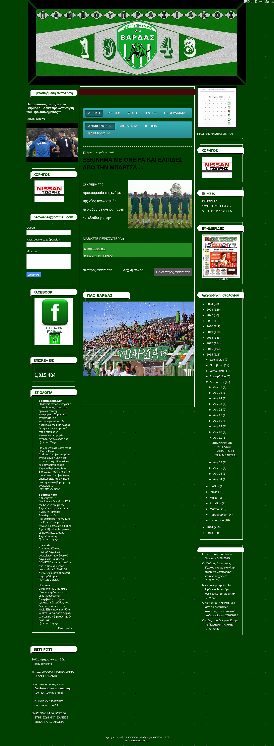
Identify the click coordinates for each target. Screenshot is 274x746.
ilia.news (45, 585)
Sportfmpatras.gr (50, 400)
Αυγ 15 (217, 426)
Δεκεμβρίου (217, 359)
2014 (210, 527)
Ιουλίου (214, 486)
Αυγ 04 (217, 479)
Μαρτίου (215, 509)
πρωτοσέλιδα (220, 279)
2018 (210, 337)
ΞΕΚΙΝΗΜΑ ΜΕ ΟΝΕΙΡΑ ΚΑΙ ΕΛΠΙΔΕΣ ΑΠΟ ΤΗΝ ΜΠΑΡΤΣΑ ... (133, 163)
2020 (210, 326)
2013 (210, 532)
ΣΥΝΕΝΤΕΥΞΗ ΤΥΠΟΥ (216, 206)
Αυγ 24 (217, 398)
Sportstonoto (48, 494)
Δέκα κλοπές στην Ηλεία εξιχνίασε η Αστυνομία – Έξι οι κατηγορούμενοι (55, 592)
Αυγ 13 (217, 432)
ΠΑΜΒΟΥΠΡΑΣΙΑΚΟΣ (137, 740)
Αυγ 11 (217, 437)
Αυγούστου (217, 382)
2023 (210, 309)
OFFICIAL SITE (161, 737)
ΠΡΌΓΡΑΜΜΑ (131, 737)
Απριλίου (215, 503)
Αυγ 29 (217, 392)
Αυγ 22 (217, 409)
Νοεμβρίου (216, 365)
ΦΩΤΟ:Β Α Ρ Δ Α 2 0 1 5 (217, 211)
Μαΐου (214, 497)
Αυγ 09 (217, 462)
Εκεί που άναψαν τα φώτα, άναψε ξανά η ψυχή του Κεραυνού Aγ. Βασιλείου (55, 458)
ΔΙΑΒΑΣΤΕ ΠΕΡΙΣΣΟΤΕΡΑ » (103, 239)
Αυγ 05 (217, 473)
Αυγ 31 (217, 387)
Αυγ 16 (217, 420)
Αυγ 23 (217, 404)
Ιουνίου (214, 491)
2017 (210, 343)
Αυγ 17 (217, 415)
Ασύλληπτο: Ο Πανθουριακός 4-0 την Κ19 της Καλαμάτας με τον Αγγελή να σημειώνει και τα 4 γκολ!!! (55, 504)
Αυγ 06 (217, 468)
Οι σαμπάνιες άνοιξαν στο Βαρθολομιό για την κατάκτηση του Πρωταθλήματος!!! (50, 108)
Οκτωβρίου (217, 370)
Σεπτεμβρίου (218, 376)
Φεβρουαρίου (218, 514)
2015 (210, 354)
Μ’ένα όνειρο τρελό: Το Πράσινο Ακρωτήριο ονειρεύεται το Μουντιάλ (218, 589)
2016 (210, 349)
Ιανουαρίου (217, 520)
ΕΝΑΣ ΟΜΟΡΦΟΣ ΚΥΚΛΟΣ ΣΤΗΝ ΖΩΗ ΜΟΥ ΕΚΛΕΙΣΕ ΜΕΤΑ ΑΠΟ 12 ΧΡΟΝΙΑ (49, 717)
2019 (210, 332)
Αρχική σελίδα (133, 270)
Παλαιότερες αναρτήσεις (173, 272)
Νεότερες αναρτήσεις (97, 270)
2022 (210, 315)
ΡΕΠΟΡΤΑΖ (105, 256)
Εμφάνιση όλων (66, 628)
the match (45, 545)
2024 (210, 304)
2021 (210, 320)
